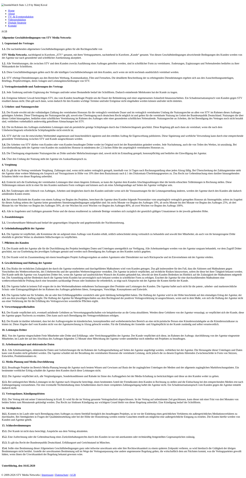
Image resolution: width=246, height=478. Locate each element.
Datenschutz (61, 474)
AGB (73, 474)
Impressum (47, 474)
